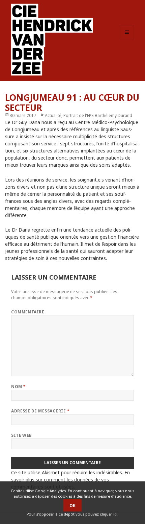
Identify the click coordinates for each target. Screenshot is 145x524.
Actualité (53, 115)
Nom (18, 386)
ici (115, 514)
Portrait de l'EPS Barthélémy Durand (97, 115)
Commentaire (27, 312)
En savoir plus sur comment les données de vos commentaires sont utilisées (70, 479)
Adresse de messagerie (40, 411)
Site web (21, 435)
